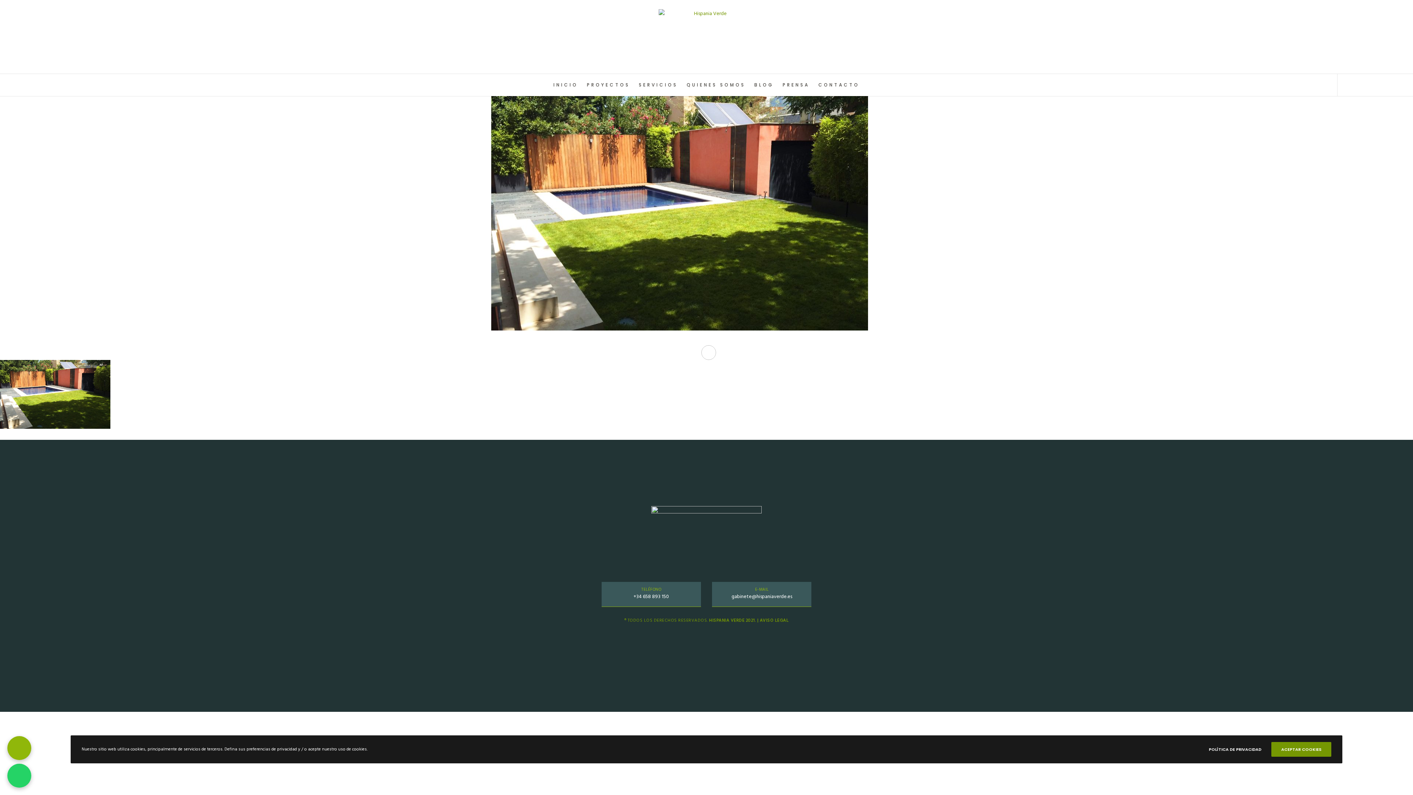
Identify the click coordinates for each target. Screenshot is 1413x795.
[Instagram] (1379, 85)
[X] (1346, 85)
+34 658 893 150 (651, 596)
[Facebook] (1362, 85)
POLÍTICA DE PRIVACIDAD (1235, 749)
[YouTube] (1395, 85)
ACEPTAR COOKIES (1301, 749)
